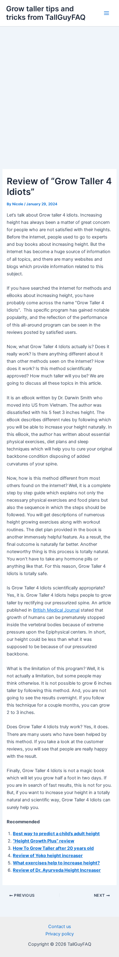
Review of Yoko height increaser (48, 855)
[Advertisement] (59, 89)
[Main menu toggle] (106, 13)
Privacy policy (59, 934)
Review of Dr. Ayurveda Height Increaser (57, 870)
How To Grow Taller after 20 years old (53, 848)
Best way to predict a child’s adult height (56, 833)
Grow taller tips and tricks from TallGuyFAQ (45, 13)
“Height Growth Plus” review (43, 841)
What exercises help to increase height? (56, 863)
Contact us (59, 926)
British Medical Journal (56, 610)
